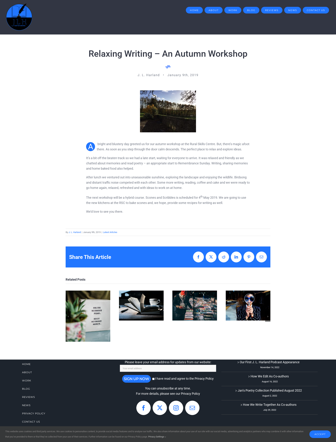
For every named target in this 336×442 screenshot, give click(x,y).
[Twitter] (160, 408)
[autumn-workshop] (168, 92)
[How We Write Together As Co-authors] (141, 305)
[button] (68, 316)
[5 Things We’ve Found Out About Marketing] (194, 305)
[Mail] (192, 408)
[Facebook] (143, 408)
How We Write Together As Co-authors (141, 293)
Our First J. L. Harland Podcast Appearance (270, 362)
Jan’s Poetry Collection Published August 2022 (270, 390)
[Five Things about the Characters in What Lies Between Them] (248, 305)
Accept (320, 434)
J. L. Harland (75, 232)
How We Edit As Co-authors (88, 307)
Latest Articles (110, 232)
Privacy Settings (156, 436)
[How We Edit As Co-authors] (88, 316)
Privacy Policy (190, 393)
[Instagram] (176, 408)
